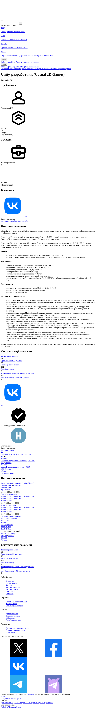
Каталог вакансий (13, 587)
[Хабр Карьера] (10, 23)
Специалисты (14, 69)
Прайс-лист (10, 632)
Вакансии (5, 69)
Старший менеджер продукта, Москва (16, 454)
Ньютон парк (6, 485)
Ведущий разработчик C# (11, 516)
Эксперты (38, 69)
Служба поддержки (13, 620)
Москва (8, 456)
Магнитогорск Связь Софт (11, 496)
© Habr (4, 696)
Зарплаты (61, 69)
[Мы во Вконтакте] (18, 674)
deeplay (4, 536)
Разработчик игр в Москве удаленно (15, 377)
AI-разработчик (7, 525)
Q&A (7, 707)
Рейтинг (54, 69)
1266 (16, 694)
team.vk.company (7, 221)
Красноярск (18, 485)
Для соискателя (12, 614)
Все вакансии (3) (21, 221)
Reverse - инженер (8, 534)
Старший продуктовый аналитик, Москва (18, 461)
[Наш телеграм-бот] (53, 692)
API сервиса (10, 618)
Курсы (18, 707)
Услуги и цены (11, 583)
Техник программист (9, 356)
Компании (46, 69)
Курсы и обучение (27, 69)
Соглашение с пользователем (17, 628)
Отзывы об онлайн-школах (16, 602)
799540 (31, 694)
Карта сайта (10, 591)
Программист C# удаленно (11, 361)
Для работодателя (13, 616)
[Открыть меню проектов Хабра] (2, 20)
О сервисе (10, 581)
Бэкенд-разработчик (9, 494)
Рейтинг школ (11, 604)
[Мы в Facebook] (53, 656)
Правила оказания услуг (15, 630)
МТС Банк (5, 518)
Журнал (68, 69)
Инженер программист (10, 365)
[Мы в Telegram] (18, 692)
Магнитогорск (29, 496)
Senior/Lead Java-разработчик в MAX (15, 467)
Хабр (3, 707)
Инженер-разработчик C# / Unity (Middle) (17, 483)
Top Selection (6, 527)
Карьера (12, 707)
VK (25, 217)
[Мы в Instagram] (53, 674)
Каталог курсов (12, 589)
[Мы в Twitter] (18, 656)
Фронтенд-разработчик (10, 505)
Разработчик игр (7, 369)
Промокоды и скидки (14, 606)
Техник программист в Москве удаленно (17, 373)
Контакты (9, 594)
